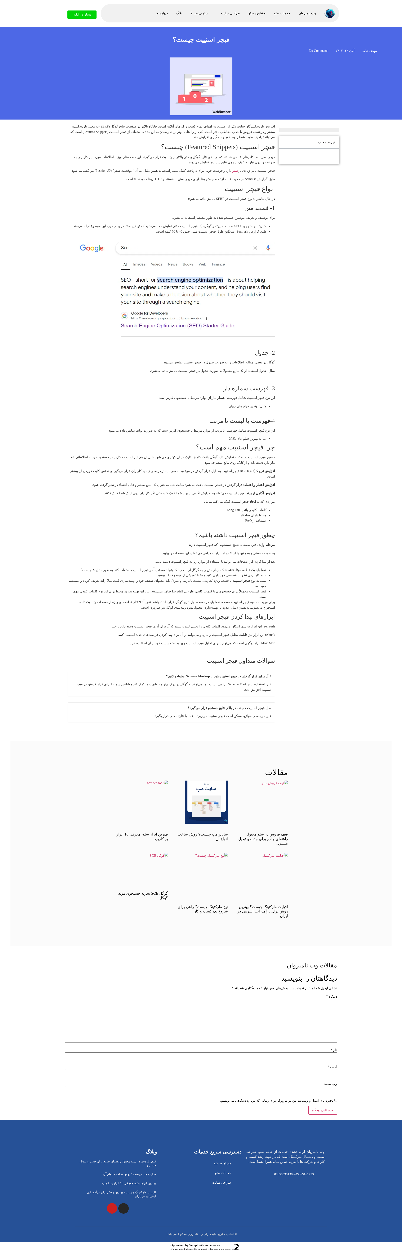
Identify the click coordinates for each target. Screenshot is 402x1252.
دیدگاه (331, 996)
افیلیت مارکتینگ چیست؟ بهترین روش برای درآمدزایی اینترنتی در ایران (262, 911)
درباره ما (162, 13)
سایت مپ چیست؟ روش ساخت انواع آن (129, 1174)
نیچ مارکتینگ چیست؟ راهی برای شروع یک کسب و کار (203, 909)
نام (334, 1050)
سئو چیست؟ (199, 13)
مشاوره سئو (257, 13)
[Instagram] (123, 1208)
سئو (235, 170)
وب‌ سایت (330, 1083)
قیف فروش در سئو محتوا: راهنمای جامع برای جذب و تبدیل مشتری (263, 838)
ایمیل (332, 1066)
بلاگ (179, 13)
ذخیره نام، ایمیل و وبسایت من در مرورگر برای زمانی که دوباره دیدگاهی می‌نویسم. (277, 1100)
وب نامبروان (307, 13)
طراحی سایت (230, 13)
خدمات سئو (282, 13)
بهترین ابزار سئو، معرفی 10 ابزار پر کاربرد (128, 1183)
